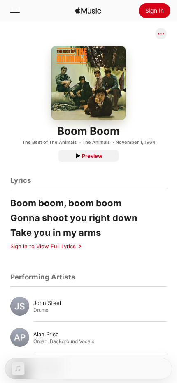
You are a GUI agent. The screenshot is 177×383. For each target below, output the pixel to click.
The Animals (96, 142)
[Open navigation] (15, 11)
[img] (88, 10)
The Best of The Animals (49, 142)
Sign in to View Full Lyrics (43, 246)
